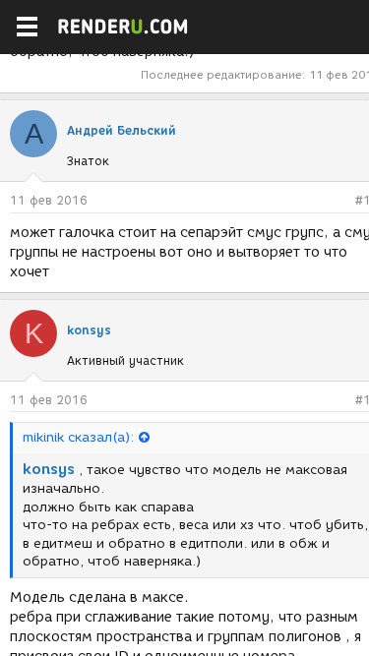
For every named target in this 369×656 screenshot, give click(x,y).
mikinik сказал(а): (78, 437)
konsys (89, 330)
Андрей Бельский (121, 130)
